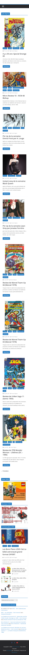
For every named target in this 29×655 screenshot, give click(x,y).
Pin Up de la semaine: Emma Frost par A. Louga (13, 137)
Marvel (4, 90)
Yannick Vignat (14, 51)
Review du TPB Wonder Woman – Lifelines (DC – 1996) (13, 452)
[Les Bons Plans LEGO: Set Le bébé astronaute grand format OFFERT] (14, 536)
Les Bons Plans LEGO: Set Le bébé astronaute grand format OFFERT (14, 552)
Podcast (9, 90)
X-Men (22, 48)
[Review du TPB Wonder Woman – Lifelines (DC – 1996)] (14, 428)
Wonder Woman (6, 444)
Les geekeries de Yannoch (18, 87)
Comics (9, 48)
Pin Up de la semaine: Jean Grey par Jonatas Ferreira (14, 227)
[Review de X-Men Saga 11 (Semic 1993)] (14, 372)
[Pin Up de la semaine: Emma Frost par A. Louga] (14, 120)
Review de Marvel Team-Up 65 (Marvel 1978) (14, 340)
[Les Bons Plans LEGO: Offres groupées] (6, 579)
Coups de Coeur (16, 127)
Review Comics (16, 48)
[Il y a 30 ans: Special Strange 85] (14, 32)
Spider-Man (5, 277)
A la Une (5, 48)
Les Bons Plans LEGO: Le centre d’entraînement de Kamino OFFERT (18, 587)
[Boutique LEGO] (14, 514)
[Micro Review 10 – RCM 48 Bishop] (14, 79)
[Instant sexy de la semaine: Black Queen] (14, 164)
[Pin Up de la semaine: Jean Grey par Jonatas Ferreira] (14, 208)
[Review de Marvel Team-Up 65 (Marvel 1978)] (14, 315)
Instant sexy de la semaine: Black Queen (14, 182)
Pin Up (22, 127)
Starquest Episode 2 (6, 614)
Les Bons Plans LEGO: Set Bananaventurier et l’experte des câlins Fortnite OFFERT (19, 570)
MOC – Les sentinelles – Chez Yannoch (10, 612)
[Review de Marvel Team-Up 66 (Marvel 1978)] (14, 259)
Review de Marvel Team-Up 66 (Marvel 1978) (14, 283)
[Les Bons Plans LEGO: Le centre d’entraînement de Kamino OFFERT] (6, 588)
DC (13, 442)
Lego (9, 545)
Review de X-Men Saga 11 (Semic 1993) (13, 397)
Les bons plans (15, 545)
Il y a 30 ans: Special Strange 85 (14, 55)
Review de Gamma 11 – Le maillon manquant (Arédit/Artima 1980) (13, 630)
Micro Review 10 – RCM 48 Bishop (14, 96)
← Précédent (4, 471)
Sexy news (5, 130)
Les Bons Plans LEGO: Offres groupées (19, 578)
